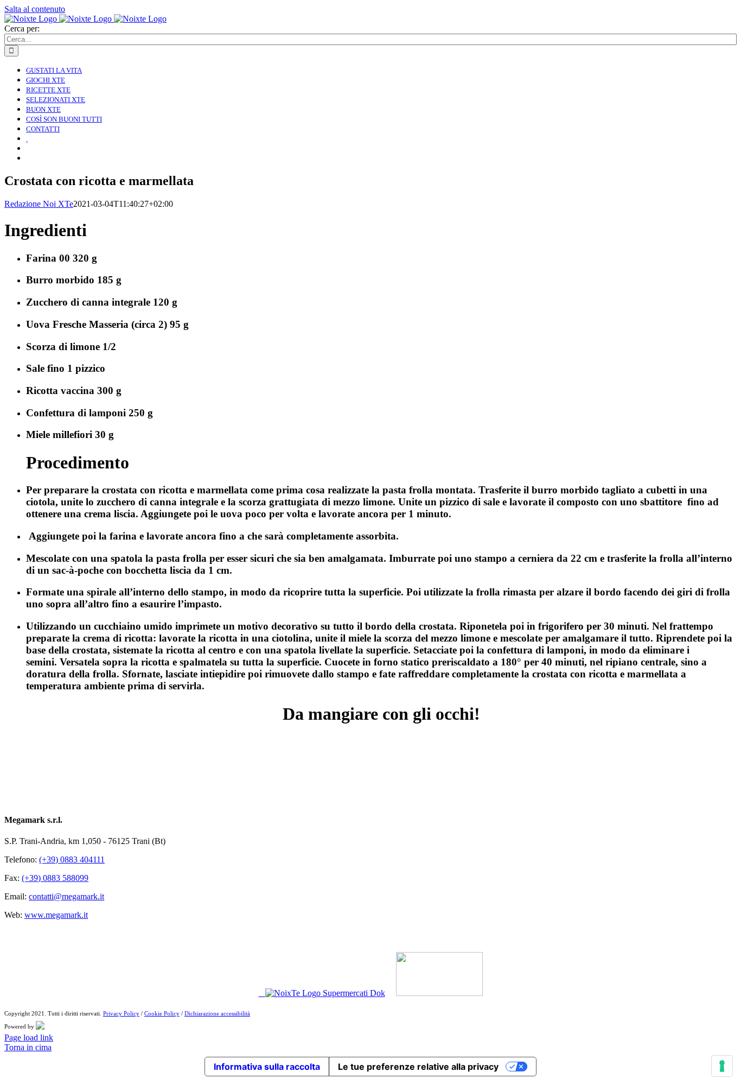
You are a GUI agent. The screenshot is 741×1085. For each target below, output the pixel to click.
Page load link (28, 1037)
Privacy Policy (121, 1013)
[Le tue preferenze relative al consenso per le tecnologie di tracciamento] (722, 1066)
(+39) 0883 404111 (72, 859)
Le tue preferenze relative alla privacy (418, 1066)
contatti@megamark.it (66, 896)
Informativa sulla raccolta (267, 1066)
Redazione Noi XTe (38, 203)
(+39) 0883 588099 (55, 878)
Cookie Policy (162, 1013)
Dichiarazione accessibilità (217, 1013)
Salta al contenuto (34, 9)
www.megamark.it (56, 914)
